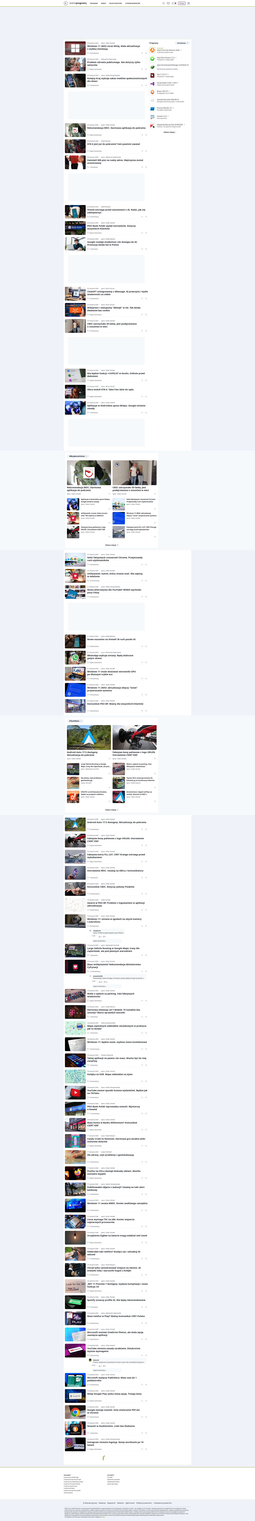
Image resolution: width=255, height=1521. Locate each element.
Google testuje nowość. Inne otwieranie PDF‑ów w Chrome (113, 1411)
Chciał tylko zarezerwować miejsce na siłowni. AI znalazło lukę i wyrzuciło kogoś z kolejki (114, 1269)
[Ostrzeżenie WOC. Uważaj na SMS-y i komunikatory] (75, 873)
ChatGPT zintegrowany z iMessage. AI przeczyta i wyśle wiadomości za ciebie (117, 293)
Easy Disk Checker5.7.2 (166, 58)
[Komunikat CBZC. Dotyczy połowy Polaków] (75, 889)
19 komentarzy (94, 1259)
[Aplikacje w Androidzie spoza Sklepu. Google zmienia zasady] (75, 408)
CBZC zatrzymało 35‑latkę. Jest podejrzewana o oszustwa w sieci (112, 325)
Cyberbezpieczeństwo (113, 1482)
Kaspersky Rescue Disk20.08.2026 (170, 125)
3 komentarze (94, 299)
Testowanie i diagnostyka (165, 60)
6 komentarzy (94, 217)
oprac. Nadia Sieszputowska (110, 75)
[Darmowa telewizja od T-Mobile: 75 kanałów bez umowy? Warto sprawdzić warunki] (75, 1012)
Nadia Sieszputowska (108, 1023)
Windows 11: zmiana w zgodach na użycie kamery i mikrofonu (114, 920)
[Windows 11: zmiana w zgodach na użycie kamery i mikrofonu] (75, 921)
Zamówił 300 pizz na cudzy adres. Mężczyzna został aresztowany (115, 161)
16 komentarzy (94, 581)
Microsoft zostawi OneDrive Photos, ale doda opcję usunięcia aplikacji (115, 1333)
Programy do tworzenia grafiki (72, 1490)
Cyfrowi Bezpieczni (132, 3)
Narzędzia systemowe (164, 110)
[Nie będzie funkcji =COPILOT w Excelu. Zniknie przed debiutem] (75, 375)
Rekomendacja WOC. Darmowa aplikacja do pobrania (116, 127)
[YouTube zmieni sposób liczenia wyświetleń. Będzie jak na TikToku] (75, 1092)
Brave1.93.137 (162, 91)
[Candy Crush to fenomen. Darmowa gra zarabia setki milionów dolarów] (75, 1141)
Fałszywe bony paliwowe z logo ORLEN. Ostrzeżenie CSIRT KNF (93, 528)
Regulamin (111, 1503)
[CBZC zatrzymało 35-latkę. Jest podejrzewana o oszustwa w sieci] (75, 326)
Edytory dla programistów (165, 85)
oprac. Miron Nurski (107, 288)
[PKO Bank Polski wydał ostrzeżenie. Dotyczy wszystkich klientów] (75, 228)
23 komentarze (95, 894)
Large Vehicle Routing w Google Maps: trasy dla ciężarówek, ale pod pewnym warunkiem (95, 765)
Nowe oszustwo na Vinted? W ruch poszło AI (111, 639)
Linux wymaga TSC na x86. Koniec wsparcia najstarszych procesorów (110, 1221)
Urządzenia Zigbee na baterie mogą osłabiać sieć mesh (117, 1235)
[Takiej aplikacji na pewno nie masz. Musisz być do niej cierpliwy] (75, 1060)
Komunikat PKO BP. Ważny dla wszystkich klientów (115, 703)
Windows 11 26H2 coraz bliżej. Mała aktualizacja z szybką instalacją (113, 47)
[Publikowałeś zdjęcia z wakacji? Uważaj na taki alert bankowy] (75, 1189)
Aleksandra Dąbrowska (108, 59)
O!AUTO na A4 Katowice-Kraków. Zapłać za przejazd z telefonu (94, 793)
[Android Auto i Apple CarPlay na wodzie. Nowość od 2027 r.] (119, 797)
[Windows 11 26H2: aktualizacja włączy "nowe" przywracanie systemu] (119, 518)
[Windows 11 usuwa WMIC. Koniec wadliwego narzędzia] (75, 1205)
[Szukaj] (163, 3)
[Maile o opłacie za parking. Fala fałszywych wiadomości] (119, 769)
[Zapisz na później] (142, 53)
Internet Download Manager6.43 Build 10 (172, 65)
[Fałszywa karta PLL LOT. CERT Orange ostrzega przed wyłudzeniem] (119, 532)
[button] (188, 3)
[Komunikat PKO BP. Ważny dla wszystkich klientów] (75, 706)
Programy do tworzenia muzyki (72, 1479)
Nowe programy (68, 1493)
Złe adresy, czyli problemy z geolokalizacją (91, 779)
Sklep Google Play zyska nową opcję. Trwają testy (114, 1393)
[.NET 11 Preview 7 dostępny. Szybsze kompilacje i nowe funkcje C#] (75, 1286)
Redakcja (102, 1503)
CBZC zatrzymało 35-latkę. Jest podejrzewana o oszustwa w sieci (131, 489)
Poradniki (109, 1477)
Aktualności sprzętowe (113, 1479)
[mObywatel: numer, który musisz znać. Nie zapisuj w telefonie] (73, 518)
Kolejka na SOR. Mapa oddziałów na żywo (110, 1074)
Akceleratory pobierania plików (167, 69)
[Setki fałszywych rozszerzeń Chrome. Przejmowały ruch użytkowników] (119, 504)
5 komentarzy (94, 679)
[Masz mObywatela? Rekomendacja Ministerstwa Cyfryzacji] (75, 966)
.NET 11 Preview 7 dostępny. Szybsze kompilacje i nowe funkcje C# (117, 1285)
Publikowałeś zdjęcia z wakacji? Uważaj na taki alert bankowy (116, 1188)
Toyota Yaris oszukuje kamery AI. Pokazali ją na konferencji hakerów (141, 779)
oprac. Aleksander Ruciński (90, 769)
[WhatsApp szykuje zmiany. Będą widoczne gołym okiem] (75, 657)
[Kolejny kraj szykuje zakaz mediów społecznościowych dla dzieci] (75, 80)
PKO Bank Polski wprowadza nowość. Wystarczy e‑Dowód (113, 1108)
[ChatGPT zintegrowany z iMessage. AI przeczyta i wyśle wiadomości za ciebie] (75, 294)
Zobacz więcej (110, 545)
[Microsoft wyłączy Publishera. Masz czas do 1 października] (75, 1380)
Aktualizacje (181, 43)
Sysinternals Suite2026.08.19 (168, 99)
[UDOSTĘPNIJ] (146, 53)
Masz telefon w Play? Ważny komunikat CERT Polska (116, 1316)
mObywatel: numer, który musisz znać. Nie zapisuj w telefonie (94, 514)
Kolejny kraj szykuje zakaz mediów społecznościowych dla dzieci (117, 80)
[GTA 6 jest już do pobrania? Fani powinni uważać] (75, 146)
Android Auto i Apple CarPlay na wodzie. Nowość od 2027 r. (139, 793)
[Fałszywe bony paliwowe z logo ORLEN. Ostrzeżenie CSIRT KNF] (73, 532)
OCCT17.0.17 (162, 74)
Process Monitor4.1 (164, 108)
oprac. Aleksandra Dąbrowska (111, 157)
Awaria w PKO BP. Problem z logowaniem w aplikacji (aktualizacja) (116, 904)
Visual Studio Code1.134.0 (167, 83)
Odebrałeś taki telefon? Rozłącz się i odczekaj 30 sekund (113, 1253)
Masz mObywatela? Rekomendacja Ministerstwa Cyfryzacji (114, 966)
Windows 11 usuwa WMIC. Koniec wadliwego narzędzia (117, 1203)
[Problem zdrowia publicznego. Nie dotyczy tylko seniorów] (75, 64)
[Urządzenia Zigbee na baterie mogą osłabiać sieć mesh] (75, 1238)
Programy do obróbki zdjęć (71, 1477)
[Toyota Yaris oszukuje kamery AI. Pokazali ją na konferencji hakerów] (119, 783)
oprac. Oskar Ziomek (108, 43)
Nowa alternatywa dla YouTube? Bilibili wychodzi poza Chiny (114, 591)
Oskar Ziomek (105, 900)
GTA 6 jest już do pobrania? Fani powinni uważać (113, 143)
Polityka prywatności (144, 1503)
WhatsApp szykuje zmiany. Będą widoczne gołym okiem (110, 657)
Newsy (103, 3)
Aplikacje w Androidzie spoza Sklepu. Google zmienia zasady (116, 407)
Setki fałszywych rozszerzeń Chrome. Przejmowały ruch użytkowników (141, 500)
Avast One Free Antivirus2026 (168, 50)
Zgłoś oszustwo (115, 3)
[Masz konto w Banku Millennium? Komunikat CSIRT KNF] (75, 1125)
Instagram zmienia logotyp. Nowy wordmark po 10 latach (115, 1443)
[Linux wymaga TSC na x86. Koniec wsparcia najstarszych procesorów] (75, 1221)
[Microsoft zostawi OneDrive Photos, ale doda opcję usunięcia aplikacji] (75, 1334)
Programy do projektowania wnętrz (73, 1482)
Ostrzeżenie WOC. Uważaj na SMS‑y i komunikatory (115, 870)
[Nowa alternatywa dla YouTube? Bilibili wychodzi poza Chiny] (75, 592)
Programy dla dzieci (69, 1488)
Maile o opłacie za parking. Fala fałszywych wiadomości (139, 765)
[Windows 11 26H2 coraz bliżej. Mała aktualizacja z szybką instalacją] (75, 48)
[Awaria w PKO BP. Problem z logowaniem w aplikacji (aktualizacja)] (75, 905)
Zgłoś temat (130, 1503)
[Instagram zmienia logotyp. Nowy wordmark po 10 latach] (75, 1444)
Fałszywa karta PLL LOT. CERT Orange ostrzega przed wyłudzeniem (141, 528)
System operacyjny (112, 1484)
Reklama (120, 1503)
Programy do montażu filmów (72, 1484)
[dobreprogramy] (79, 3)
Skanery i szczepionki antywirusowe (169, 127)
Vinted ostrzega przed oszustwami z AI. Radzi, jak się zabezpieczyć (116, 211)
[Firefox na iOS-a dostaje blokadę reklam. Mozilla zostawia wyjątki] (75, 1173)
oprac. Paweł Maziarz (108, 239)
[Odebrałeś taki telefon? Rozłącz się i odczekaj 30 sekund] (75, 1254)
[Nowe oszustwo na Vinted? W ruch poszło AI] (75, 641)
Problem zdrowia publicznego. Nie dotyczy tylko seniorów (113, 63)
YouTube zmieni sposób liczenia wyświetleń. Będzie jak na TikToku (117, 1092)
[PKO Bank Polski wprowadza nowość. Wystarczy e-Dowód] (75, 1109)
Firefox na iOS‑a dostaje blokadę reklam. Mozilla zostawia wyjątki (113, 1172)
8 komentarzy (94, 926)
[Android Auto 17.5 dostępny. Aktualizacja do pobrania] (89, 737)
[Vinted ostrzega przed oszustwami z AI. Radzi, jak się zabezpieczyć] (75, 212)
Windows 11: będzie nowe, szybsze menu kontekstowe (117, 1041)
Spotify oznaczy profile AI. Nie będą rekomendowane (116, 1299)
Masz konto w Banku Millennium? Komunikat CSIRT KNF (112, 1124)
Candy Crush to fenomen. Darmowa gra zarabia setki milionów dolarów (116, 1140)
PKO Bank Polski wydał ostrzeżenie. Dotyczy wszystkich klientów (111, 227)
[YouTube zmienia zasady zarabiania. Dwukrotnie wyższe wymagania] (75, 1350)
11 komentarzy (94, 1113)
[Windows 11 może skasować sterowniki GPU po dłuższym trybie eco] (75, 674)
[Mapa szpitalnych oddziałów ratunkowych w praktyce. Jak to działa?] (75, 1028)
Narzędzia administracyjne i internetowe (170, 102)
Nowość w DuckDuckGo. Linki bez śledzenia (111, 1425)
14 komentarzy (94, 1049)
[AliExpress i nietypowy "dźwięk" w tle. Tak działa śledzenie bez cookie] (75, 310)
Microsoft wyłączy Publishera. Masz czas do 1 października (112, 1379)
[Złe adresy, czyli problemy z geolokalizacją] (73, 783)
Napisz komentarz (96, 69)
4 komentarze (94, 564)
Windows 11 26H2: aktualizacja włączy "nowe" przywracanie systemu (142, 514)
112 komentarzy (95, 971)
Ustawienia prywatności (163, 1503)
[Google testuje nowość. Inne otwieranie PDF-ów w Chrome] (75, 1412)
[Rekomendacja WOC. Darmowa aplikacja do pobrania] (75, 130)
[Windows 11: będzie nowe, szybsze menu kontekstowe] (75, 1044)
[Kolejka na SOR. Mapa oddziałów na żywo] (75, 1076)
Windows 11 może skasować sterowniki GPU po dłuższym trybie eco (111, 673)
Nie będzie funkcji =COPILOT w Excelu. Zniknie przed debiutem (116, 375)
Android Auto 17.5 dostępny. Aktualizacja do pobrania (82, 753)
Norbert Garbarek (107, 1055)
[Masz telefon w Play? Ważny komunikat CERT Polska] (75, 1318)
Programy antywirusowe (165, 52)
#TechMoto (74, 721)
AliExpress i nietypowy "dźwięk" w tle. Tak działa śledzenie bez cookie (113, 309)
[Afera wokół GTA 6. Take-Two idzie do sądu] (75, 392)
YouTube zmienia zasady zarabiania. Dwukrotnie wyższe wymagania (113, 1350)
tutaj (103, 1517)
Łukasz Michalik (86, 783)
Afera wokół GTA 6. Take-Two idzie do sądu (110, 389)
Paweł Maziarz (106, 141)
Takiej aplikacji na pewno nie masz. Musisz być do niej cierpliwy (116, 1059)
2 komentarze (94, 53)
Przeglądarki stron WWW (165, 93)
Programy (94, 3)
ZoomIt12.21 (162, 116)
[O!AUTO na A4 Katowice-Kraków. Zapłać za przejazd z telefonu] (73, 797)
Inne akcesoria (162, 118)
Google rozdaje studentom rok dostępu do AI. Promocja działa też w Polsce (112, 243)
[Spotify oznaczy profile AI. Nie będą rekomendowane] (75, 1302)
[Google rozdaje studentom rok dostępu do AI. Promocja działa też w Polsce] (75, 244)
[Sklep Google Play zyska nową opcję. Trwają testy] (75, 1396)
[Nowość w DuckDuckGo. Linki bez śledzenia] (75, 1428)
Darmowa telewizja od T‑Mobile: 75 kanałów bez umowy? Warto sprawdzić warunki (113, 1011)
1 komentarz (94, 167)
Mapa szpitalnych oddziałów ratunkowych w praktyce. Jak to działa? (117, 1027)
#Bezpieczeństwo (77, 456)
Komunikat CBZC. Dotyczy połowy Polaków (110, 886)
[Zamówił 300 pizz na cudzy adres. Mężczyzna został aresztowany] (75, 162)
